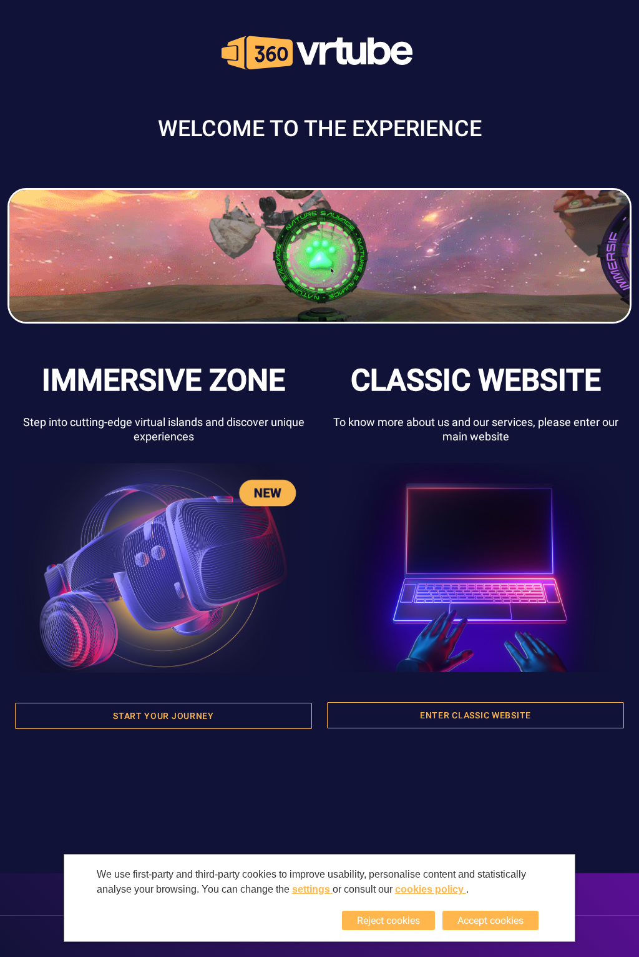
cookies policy (430, 889)
